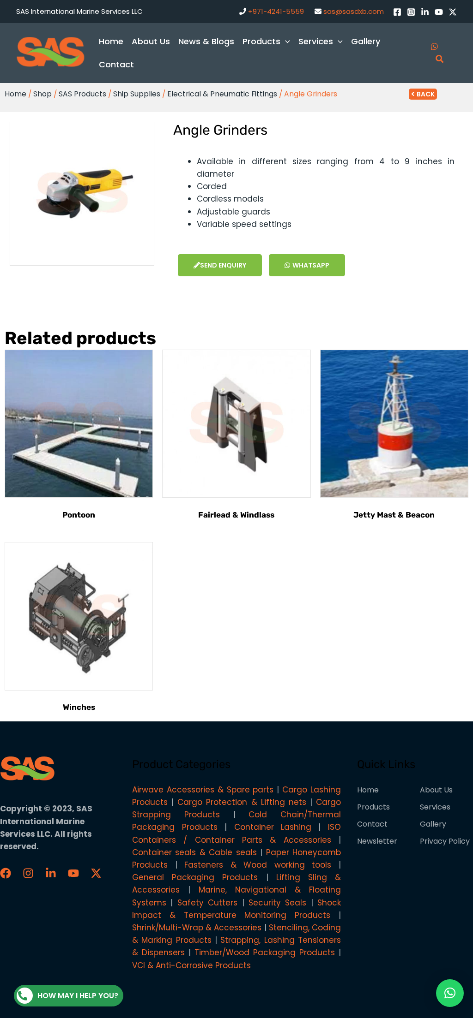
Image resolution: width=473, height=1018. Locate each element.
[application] (285, 41)
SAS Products (82, 94)
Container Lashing (272, 827)
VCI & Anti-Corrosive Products (191, 965)
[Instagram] (411, 12)
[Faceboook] (5, 873)
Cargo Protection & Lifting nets (241, 802)
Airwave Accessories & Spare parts (202, 789)
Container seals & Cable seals (194, 852)
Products (373, 807)
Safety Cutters (207, 902)
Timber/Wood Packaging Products (264, 952)
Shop (42, 94)
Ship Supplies (136, 94)
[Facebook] (397, 12)
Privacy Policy (445, 841)
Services (435, 807)
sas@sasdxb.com (353, 11)
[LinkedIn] (425, 12)
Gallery (433, 824)
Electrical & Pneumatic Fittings (222, 94)
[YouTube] (439, 12)
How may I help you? (77, 995)
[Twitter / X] (453, 12)
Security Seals (277, 902)
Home (15, 94)
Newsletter (377, 841)
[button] (450, 993)
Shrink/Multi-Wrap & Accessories (196, 927)
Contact (372, 824)
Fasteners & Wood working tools (257, 864)
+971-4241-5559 (276, 11)
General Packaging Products (195, 877)
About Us (436, 790)
